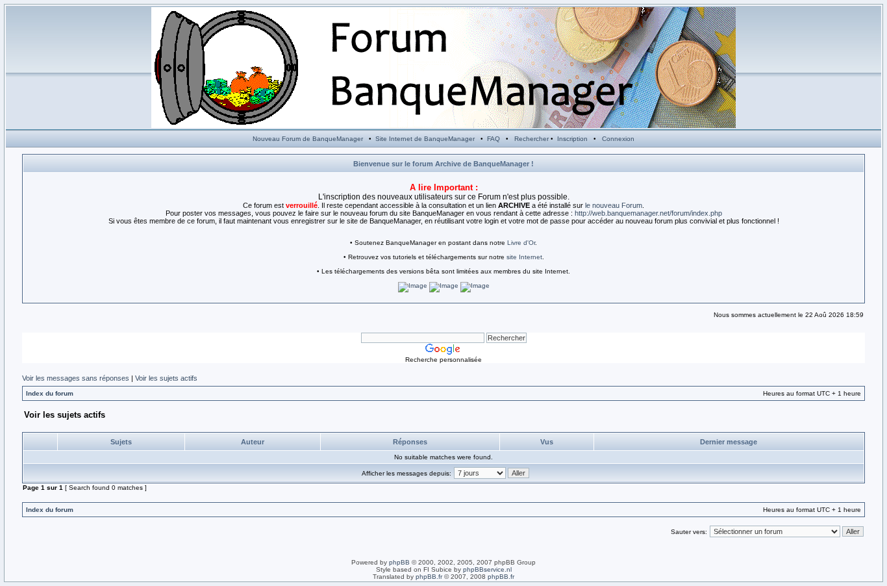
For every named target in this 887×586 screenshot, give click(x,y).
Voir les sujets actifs (166, 378)
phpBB (399, 562)
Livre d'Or (521, 242)
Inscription (572, 138)
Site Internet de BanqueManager (425, 138)
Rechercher (531, 138)
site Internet (524, 257)
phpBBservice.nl (487, 569)
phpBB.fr (429, 576)
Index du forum (49, 393)
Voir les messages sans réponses (75, 378)
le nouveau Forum (613, 205)
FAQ (493, 138)
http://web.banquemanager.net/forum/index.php (648, 213)
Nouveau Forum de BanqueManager (308, 138)
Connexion (618, 138)
